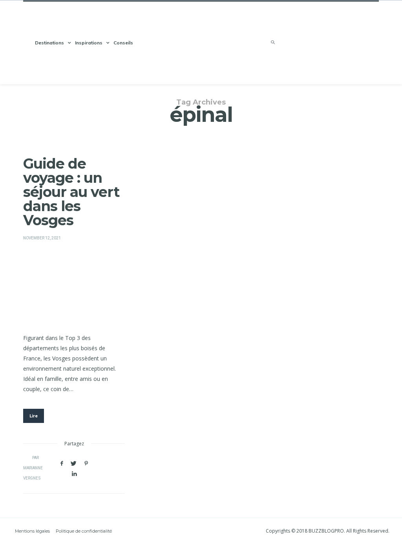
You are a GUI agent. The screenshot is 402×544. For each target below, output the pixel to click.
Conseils (123, 43)
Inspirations (88, 43)
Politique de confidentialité (84, 531)
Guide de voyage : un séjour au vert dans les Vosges (71, 192)
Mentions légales (32, 531)
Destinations (49, 43)
